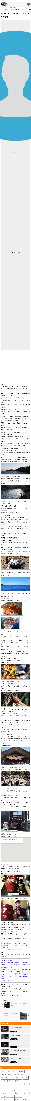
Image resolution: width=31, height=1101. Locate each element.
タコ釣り (8, 1087)
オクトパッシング (12, 1074)
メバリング (18, 1099)
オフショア (20, 1074)
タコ (3, 1087)
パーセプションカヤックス (7, 1096)
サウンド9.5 (11, 1080)
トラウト (18, 1093)
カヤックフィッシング (6, 1077)
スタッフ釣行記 (13, 1039)
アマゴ (15, 1071)
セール (27, 1084)
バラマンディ (26, 1093)
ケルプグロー (17, 1077)
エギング (4, 1074)
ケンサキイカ (25, 1077)
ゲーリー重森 (13, 1062)
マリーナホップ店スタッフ (7, 1099)
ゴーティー (4, 1080)
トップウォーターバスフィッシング (9, 1090)
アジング (9, 1071)
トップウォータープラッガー (8, 1093)
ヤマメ (24, 1099)
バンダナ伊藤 (15, 152)
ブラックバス (18, 1096)
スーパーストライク (6, 1084)
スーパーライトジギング (18, 1084)
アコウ (3, 1071)
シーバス (26, 1080)
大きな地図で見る (4, 864)
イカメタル (21, 1071)
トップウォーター (24, 1087)
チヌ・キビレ (15, 1087)
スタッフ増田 (13, 1031)
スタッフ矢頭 (13, 1054)
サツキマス (19, 1080)
